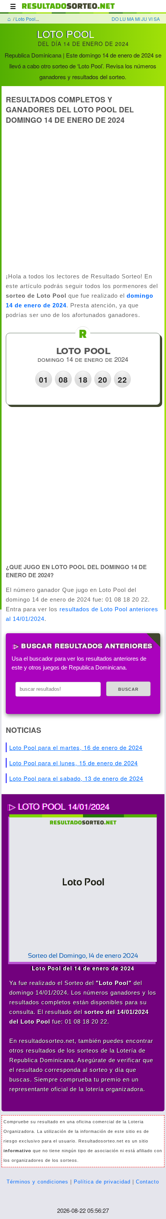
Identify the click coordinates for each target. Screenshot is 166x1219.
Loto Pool (25, 18)
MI (137, 18)
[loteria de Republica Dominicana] (68, 10)
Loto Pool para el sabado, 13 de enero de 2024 (76, 778)
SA (157, 18)
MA (130, 18)
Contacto (147, 1182)
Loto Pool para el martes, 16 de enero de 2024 (75, 747)
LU (123, 18)
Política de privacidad (102, 1182)
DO (115, 18)
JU (144, 18)
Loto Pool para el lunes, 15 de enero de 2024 (73, 763)
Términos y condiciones (37, 1182)
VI (150, 18)
